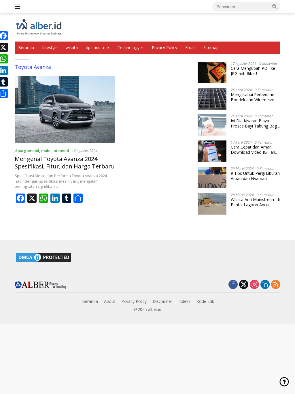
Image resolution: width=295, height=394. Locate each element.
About (109, 301)
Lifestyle (50, 47)
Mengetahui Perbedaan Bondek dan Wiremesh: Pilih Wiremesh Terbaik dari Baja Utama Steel (252, 97)
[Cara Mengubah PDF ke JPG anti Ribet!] (212, 72)
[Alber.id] (39, 27)
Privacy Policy (164, 47)
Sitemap (211, 47)
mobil (46, 150)
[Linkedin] (265, 285)
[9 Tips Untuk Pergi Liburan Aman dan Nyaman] (212, 177)
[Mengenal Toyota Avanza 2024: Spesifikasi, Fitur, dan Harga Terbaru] (65, 109)
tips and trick (97, 47)
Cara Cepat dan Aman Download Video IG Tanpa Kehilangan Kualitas (255, 150)
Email (190, 47)
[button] (274, 6)
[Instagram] (254, 285)
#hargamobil (27, 150)
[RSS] (275, 285)
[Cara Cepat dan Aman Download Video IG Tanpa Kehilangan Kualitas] (212, 151)
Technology (128, 47)
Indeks (184, 301)
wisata (72, 47)
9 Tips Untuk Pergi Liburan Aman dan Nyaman (255, 176)
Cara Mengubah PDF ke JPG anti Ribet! (253, 71)
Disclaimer (162, 301)
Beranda (26, 47)
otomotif (61, 150)
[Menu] (18, 7)
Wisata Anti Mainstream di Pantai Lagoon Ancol (255, 202)
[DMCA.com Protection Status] (43, 257)
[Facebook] (233, 285)
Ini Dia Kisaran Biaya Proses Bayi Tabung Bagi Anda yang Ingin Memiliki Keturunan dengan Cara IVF (254, 123)
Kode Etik (205, 301)
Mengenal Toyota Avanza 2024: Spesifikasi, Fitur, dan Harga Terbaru (65, 162)
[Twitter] (243, 285)
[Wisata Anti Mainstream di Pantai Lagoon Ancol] (212, 204)
